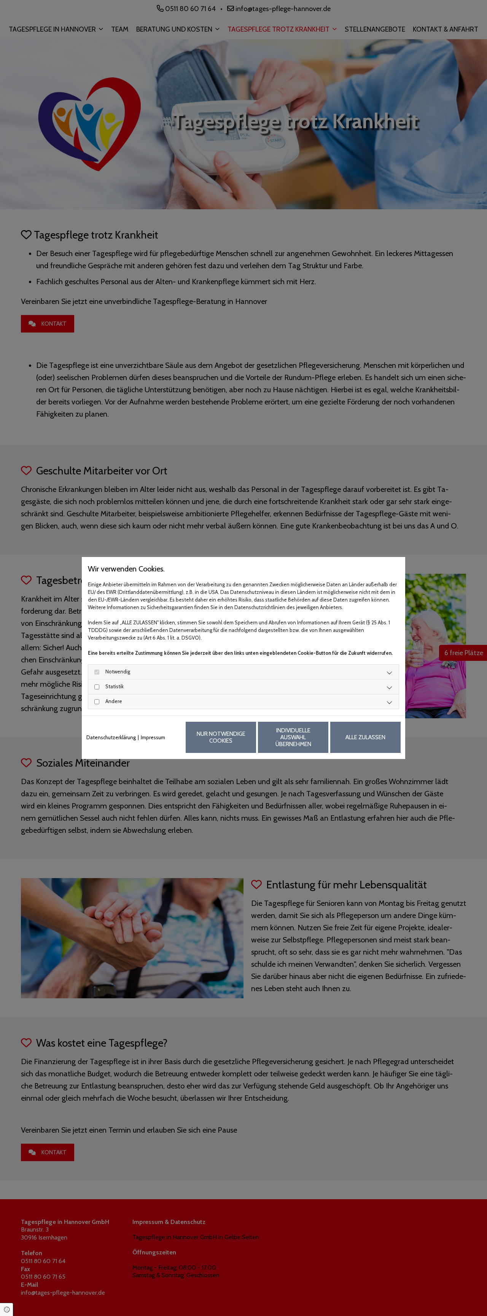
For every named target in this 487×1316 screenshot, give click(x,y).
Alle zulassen (365, 737)
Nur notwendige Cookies (221, 737)
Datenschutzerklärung (111, 737)
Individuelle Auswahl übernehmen (293, 737)
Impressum (153, 737)
